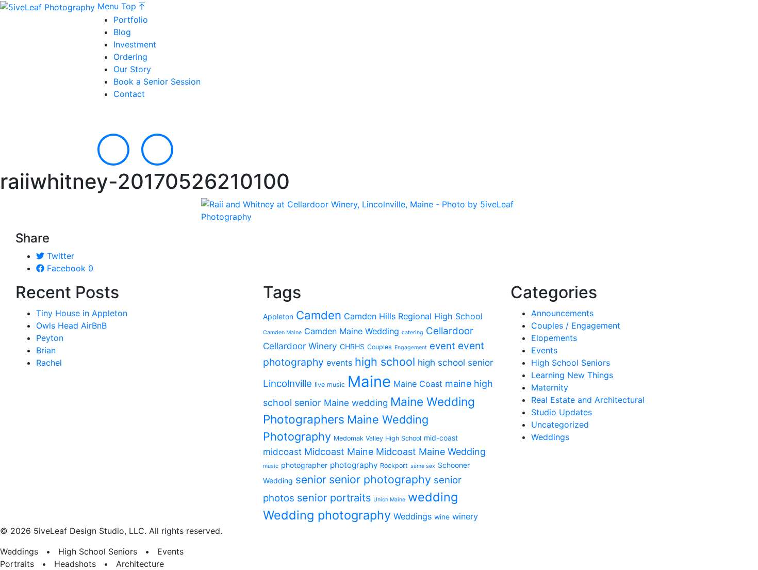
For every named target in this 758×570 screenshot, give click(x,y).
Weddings (412, 516)
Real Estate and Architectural (588, 400)
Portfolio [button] (130, 19)
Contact (129, 94)
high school (385, 361)
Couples (379, 347)
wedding (433, 497)
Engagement (410, 347)
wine (442, 516)
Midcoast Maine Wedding (431, 451)
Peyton (49, 338)
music (270, 466)
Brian (46, 350)
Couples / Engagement (575, 325)
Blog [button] (122, 32)
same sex (422, 466)
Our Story (132, 69)
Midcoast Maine (338, 451)
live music (330, 384)
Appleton (278, 316)
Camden (318, 315)
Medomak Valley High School (377, 438)
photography (353, 465)
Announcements (562, 313)
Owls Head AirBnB (71, 325)
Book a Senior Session (157, 81)
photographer (304, 465)
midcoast (282, 451)
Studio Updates (561, 412)
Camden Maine (282, 332)
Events (544, 350)
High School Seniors (570, 362)
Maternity (549, 387)
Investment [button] (134, 44)
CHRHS (352, 346)
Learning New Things (572, 375)
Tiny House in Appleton (81, 313)
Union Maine (389, 499)
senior (310, 479)
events (339, 362)
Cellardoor (449, 331)
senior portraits (334, 498)
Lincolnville (287, 383)
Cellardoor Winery (300, 345)
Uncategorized (560, 424)
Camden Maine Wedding (351, 331)
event (442, 346)
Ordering (130, 57)
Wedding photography (327, 515)
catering (412, 332)
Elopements (554, 338)
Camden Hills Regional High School (413, 316)
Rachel (49, 362)
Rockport (394, 465)
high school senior (455, 362)
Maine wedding (356, 402)
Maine (369, 381)
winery (465, 516)
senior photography (380, 479)
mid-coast (441, 437)
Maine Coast (417, 384)
